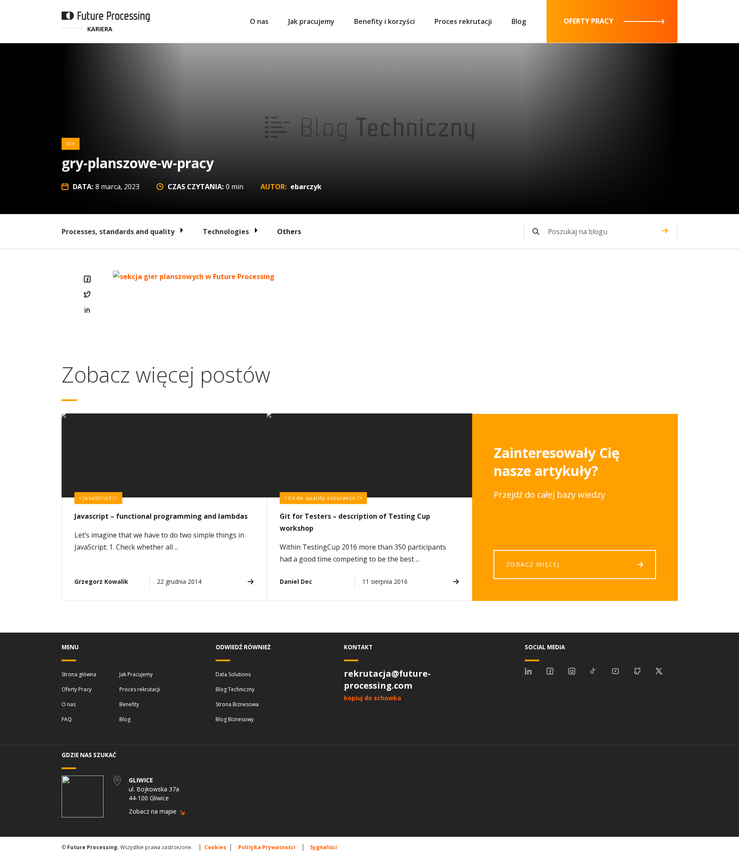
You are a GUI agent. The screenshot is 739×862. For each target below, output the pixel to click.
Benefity (129, 704)
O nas (259, 21)
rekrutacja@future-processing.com (387, 679)
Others (289, 231)
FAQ (67, 719)
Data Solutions (233, 674)
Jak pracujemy (311, 21)
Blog (518, 21)
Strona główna (79, 674)
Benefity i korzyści (384, 21)
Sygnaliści (323, 847)
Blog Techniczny (235, 689)
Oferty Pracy (77, 689)
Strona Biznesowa (237, 704)
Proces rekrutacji (463, 21)
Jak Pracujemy (136, 674)
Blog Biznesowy (235, 719)
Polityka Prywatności (267, 847)
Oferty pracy (588, 21)
